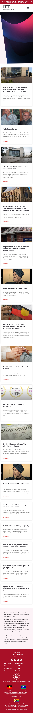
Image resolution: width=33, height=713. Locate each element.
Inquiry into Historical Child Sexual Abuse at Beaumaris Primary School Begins (16, 249)
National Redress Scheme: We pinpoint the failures (14, 445)
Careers (6, 671)
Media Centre (19, 663)
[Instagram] (18, 660)
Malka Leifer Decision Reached (15, 288)
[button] (28, 8)
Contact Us (18, 671)
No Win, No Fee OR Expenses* (14, 2)
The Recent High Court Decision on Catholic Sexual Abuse (15, 168)
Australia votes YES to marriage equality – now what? (15, 506)
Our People (7, 663)
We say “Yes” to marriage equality (16, 526)
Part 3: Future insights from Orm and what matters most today (15, 546)
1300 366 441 (6, 1)
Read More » (6, 104)
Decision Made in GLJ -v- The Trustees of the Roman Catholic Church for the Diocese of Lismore (16, 208)
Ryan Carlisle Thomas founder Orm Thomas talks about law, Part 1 (16, 589)
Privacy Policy (8, 668)
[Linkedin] (15, 660)
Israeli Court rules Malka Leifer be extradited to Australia (16, 485)
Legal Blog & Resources (22, 665)
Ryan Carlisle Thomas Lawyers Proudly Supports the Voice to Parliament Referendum (14, 326)
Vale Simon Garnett (10, 129)
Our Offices (18, 668)
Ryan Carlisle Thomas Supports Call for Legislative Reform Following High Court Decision (15, 89)
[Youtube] (21, 660)
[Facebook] (12, 660)
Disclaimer (7, 665)
